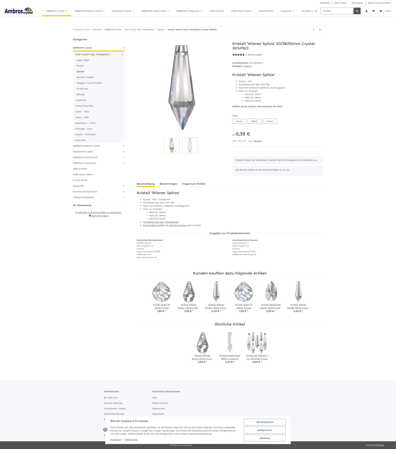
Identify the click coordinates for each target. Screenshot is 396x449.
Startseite (325, 2)
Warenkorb (357, 2)
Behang (80, 94)
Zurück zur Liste (82, 29)
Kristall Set (82, 88)
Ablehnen (265, 438)
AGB (154, 397)
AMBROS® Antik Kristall (85, 157)
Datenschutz (131, 439)
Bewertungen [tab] (168, 183)
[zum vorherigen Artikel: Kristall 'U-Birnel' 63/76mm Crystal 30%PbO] (313, 29)
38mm (256, 121)
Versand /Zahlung (113, 403)
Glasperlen (78, 185)
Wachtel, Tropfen (85, 77)
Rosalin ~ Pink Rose (85, 134)
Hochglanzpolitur (178, 225)
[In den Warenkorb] (139, 40)
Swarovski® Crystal (83, 151)
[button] (366, 11)
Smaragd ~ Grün (83, 128)
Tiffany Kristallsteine (83, 197)
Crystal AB (80, 100)
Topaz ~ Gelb (82, 117)
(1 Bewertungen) (253, 54)
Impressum (115, 439)
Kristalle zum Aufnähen (85, 191)
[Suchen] (357, 11)
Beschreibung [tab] (146, 183)
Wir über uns (110, 397)
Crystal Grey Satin (84, 105)
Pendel (80, 65)
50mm (272, 121)
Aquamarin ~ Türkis (85, 122)
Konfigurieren (265, 430)
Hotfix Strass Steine (83, 174)
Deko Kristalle (80, 168)
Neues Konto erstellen (379, 2)
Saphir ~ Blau (82, 111)
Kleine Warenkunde (114, 413)
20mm (241, 121)
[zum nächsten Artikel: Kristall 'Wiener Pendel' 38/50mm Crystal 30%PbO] (320, 29)
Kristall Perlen (80, 180)
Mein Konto (341, 2)
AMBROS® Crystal (82, 47)
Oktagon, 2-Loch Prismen (89, 82)
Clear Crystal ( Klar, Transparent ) (92, 54)
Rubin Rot (80, 140)
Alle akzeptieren (264, 422)
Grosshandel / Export (115, 408)
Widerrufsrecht (160, 403)
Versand (257, 140)
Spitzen (248, 66)
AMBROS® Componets (84, 163)
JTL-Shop (380, 445)
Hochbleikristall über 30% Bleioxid (160, 222)
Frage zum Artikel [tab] (193, 183)
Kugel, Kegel (83, 60)
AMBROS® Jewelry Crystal (86, 145)
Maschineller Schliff (153, 225)
